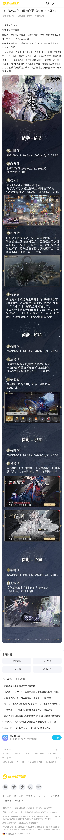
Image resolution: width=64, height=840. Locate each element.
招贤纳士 (43, 796)
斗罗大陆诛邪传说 (35, 762)
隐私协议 (18, 796)
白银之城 (20, 762)
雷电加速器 (6, 753)
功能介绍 (7, 800)
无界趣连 (27, 753)
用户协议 (6, 796)
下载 (57, 737)
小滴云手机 (52, 753)
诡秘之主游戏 (7, 762)
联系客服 (47, 819)
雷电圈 (17, 753)
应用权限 (19, 800)
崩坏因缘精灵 (51, 762)
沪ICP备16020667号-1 (45, 808)
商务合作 (30, 796)
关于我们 (55, 796)
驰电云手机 (39, 753)
